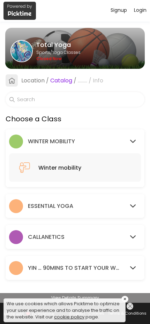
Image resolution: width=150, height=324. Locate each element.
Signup (119, 10)
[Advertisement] (75, 315)
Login (140, 10)
